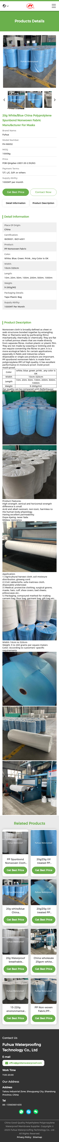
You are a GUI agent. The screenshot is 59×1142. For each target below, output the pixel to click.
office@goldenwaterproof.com (25, 1063)
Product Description (43, 203)
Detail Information (15, 203)
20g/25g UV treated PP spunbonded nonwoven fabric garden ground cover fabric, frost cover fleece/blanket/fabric (43, 861)
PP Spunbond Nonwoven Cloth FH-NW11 (15, 861)
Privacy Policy (24, 1137)
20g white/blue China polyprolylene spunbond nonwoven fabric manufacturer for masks (15, 910)
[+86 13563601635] (28, 1112)
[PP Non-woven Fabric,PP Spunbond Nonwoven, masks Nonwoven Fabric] (44, 991)
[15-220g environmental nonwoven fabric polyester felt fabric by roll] (15, 991)
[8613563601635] (21, 1112)
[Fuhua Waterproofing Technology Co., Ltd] (30, 6)
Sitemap (37, 1137)
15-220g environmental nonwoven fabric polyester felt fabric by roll (15, 1009)
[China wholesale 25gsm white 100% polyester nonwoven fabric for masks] (44, 942)
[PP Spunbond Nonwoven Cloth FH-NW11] (15, 843)
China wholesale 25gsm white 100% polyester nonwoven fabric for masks (44, 960)
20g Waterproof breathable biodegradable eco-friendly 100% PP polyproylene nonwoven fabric (15, 960)
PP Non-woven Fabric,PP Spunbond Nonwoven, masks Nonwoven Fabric (44, 1009)
